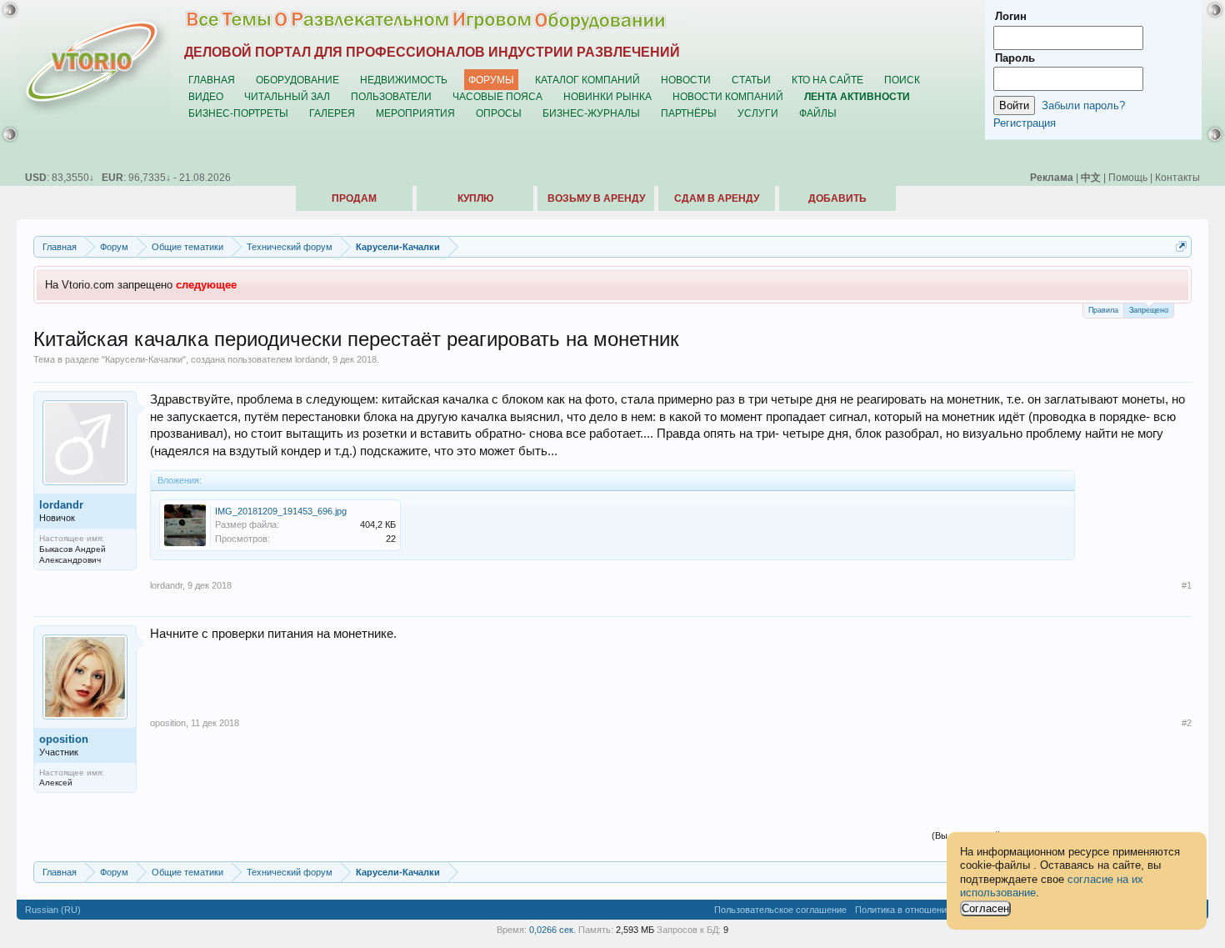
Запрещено (1148, 310)
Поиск (902, 79)
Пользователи (391, 96)
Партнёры (689, 113)
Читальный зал (287, 96)
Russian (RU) (53, 910)
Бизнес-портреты (238, 113)
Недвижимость (404, 79)
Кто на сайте (827, 79)
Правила (1103, 310)
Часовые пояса (497, 96)
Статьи (751, 79)
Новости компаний (727, 96)
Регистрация (1024, 123)
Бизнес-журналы (591, 113)
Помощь (1128, 177)
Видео (205, 96)
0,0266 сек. (552, 930)
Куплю (475, 198)
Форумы (491, 79)
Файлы (818, 113)
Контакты (1177, 177)
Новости (686, 79)
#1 (1187, 585)
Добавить (837, 198)
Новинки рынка (607, 96)
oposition (63, 739)
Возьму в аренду (596, 198)
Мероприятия (415, 113)
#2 (1187, 723)
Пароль (1015, 58)
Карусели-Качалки (143, 359)
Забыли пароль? (1083, 105)
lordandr (311, 359)
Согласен (985, 908)
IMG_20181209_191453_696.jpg (281, 511)
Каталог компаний (587, 79)
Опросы (499, 113)
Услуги (758, 113)
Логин (1011, 16)
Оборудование (297, 79)
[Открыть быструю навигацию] (1181, 246)
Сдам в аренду (716, 198)
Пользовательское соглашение (780, 910)
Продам (354, 198)
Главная (211, 79)
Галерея (332, 113)
